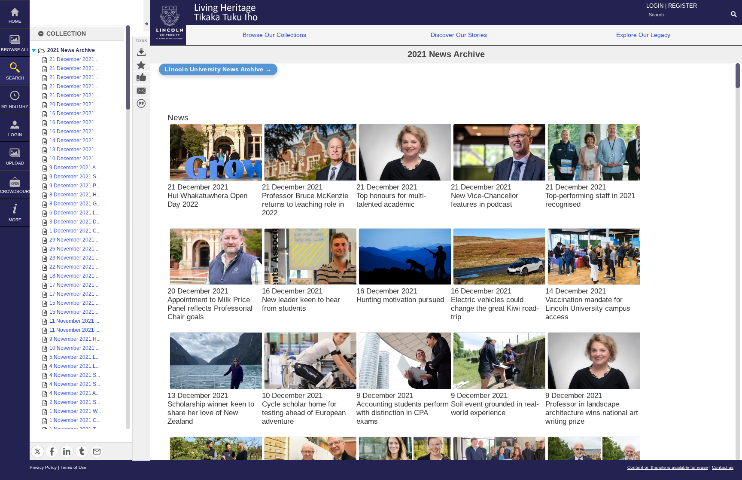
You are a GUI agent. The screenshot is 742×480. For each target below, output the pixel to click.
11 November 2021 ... (74, 321)
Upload (15, 163)
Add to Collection (141, 64)
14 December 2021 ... (74, 141)
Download (141, 52)
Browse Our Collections (274, 34)
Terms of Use (73, 467)
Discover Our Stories (459, 34)
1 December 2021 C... (74, 231)
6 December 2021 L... (74, 213)
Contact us (722, 467)
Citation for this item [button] (141, 103)
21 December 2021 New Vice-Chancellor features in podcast (484, 195)
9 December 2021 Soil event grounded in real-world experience (495, 404)
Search (15, 78)
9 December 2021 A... (74, 168)
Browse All (15, 49)
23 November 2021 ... (74, 258)
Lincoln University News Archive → (218, 69)
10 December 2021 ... (74, 159)
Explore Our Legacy (643, 34)
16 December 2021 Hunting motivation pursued (400, 295)
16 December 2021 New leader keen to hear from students (301, 299)
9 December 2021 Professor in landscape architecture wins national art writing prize (591, 408)
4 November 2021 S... (74, 375)
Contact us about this (141, 90)
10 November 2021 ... (74, 348)
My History (14, 106)
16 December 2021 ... (74, 113)
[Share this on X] (37, 446)
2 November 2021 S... (74, 402)
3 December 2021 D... (74, 222)
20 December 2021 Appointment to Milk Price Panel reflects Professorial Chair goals (209, 304)
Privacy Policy (43, 467)
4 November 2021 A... (74, 393)
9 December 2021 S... (74, 177)
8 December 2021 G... (74, 204)
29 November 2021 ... (74, 240)
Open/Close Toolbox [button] (146, 15)
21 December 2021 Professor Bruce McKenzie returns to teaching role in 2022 (305, 200)
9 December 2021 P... (74, 186)
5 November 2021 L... (74, 357)
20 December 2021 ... (74, 104)
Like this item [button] (141, 77)
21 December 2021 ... (74, 59)
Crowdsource (15, 191)
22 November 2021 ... (74, 267)
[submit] (734, 14)
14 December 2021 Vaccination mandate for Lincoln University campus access (587, 304)
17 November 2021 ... (74, 285)
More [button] (15, 219)
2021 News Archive (71, 50)
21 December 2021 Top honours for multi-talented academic (391, 195)
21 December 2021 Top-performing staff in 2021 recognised (590, 195)
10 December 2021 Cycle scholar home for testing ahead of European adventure (304, 408)
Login (15, 134)
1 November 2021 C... (74, 420)
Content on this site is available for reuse (667, 467)
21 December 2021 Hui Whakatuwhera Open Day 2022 (207, 195)
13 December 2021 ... (74, 150)
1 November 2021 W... (75, 411)
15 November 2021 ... (74, 303)
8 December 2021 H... (74, 195)
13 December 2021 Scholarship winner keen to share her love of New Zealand (210, 408)
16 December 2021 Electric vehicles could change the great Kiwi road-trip (495, 304)
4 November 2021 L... (74, 366)
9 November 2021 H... (74, 339)
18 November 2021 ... (74, 276)
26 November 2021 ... (74, 249)
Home (15, 21)
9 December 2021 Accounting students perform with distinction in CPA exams (402, 408)
